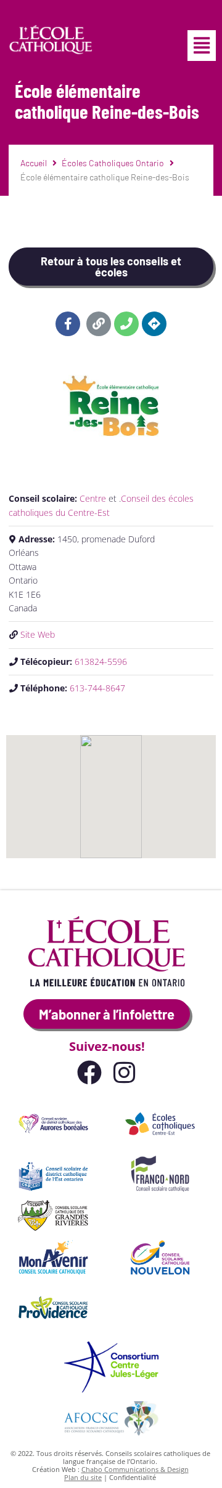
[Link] (98, 324)
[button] (201, 45)
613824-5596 (101, 661)
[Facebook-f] (68, 324)
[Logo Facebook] (89, 1072)
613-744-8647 (97, 688)
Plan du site (83, 1477)
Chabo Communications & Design (135, 1469)
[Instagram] (124, 1072)
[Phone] (126, 324)
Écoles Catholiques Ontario (113, 163)
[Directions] (154, 324)
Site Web (37, 634)
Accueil (33, 163)
